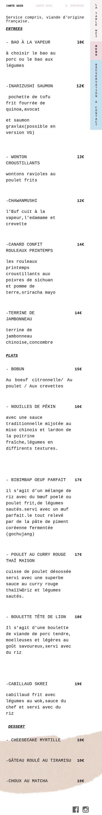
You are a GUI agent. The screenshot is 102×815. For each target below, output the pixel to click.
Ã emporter (74, 6)
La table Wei (96, 20)
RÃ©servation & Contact (96, 95)
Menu (96, 51)
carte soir (14, 6)
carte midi (44, 6)
